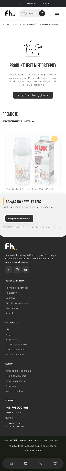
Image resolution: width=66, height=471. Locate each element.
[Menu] (57, 13)
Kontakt (46, 3)
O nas (18, 3)
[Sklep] (26, 463)
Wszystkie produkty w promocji (16, 121)
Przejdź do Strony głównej (33, 95)
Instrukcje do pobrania (18, 370)
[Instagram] (17, 269)
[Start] (11, 463)
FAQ (7, 329)
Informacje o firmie (16, 344)
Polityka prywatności (17, 287)
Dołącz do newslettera (19, 218)
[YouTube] (25, 269)
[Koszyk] (55, 463)
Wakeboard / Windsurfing (51, 24)
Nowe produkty (14, 391)
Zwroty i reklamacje (16, 302)
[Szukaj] (42, 13)
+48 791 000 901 (16, 407)
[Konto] (40, 463)
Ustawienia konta (15, 380)
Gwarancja (11, 307)
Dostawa (10, 297)
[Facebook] (8, 269)
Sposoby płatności (15, 349)
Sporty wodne (28, 24)
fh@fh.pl (9, 417)
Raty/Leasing (12, 339)
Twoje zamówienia (15, 375)
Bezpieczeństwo (14, 354)
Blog (7, 334)
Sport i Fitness (11, 24)
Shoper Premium (33, 450)
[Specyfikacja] (54, 139)
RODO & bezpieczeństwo (17, 227)
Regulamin (32, 3)
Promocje (10, 385)
